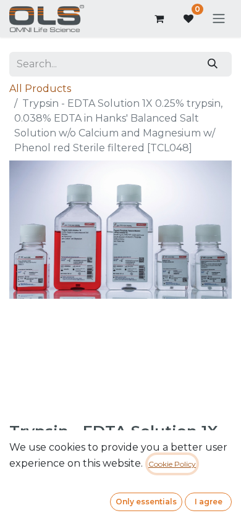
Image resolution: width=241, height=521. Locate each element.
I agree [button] (208, 501)
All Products (40, 88)
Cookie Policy (172, 464)
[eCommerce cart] (158, 18)
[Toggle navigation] (219, 19)
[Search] (213, 64)
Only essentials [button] (146, 501)
